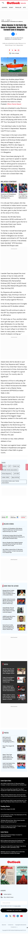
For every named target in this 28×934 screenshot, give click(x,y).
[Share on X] (12, 50)
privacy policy (17, 906)
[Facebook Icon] (6, 916)
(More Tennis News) (14, 104)
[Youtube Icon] (21, 916)
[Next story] (27, 467)
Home (2, 20)
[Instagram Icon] (14, 916)
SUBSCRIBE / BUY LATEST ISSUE (14, 910)
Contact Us (10, 924)
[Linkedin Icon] (17, 916)
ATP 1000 (16, 473)
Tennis (4, 466)
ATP (9, 466)
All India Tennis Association (10, 470)
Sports (8, 20)
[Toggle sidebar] (4, 3)
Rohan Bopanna (6, 473)
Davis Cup (16, 466)
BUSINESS (4, 7)
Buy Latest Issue (8, 897)
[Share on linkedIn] (15, 50)
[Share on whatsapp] (18, 50)
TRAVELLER (18, 7)
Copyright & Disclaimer (20, 924)
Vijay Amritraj (15, 477)
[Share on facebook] (9, 50)
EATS (24, 7)
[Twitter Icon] (10, 916)
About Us (4, 924)
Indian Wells (5, 477)
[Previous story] (1, 467)
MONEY (11, 7)
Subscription (7, 894)
